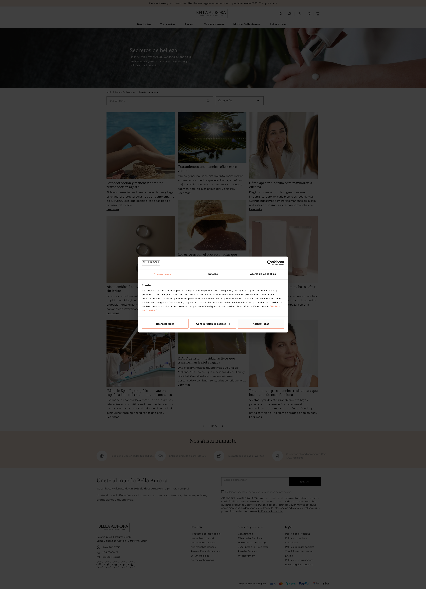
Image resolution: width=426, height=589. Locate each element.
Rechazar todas (165, 323)
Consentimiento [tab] (163, 274)
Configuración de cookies (211, 323)
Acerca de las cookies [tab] (263, 273)
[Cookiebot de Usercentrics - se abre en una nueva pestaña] (269, 262)
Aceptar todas (261, 323)
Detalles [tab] (213, 273)
